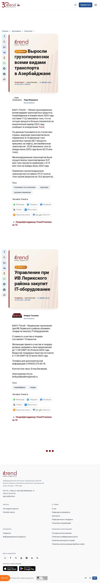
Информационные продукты (14, 537)
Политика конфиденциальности (65, 537)
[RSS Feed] (37, 558)
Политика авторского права (63, 540)
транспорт (44, 187)
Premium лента (9, 512)
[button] (4, 36)
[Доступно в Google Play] (27, 568)
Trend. (42, 127)
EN (86, 578)
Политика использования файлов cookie (68, 544)
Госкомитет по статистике (24, 187)
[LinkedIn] (32, 558)
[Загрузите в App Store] (10, 568)
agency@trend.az (9, 496)
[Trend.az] (11, 5)
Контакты (56, 516)
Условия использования (62, 533)
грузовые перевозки (22, 192)
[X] (16, 558)
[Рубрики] (95, 4)
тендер (33, 387)
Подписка (7, 533)
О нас (54, 509)
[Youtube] (21, 558)
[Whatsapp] (5, 558)
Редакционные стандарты (62, 519)
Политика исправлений (61, 523)
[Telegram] (26, 558)
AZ (90, 578)
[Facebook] (10, 558)
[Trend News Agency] (10, 474)
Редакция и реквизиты (61, 512)
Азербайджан (19, 387)
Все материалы (29, 103)
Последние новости (11, 509)
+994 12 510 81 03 (9, 493)
